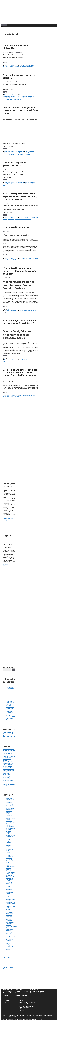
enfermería (21, 152)
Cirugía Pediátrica (10, 835)
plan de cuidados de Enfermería (23, 154)
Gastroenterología (10, 866)
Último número (10, 702)
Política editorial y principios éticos (27, 1002)
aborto (21, 65)
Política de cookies (23, 1008)
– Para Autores (10, 687)
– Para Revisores (10, 688)
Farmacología (9, 860)
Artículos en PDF (10, 717)
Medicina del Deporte (9, 892)
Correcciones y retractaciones (26, 1006)
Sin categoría (9, 946)
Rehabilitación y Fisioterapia (10, 939)
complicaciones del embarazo (26, 258)
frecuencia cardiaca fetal (9, 260)
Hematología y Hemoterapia (10, 877)
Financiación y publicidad (24, 1003)
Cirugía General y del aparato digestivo (10, 829)
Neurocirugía (9, 917)
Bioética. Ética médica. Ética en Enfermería (10, 815)
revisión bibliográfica (25, 66)
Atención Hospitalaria (12, 183)
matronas (18, 260)
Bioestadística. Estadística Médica (10, 811)
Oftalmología (9, 923)
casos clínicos (22, 217)
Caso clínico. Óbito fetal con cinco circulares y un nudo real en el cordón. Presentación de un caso (20, 372)
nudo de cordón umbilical (12, 312)
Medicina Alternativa (9, 887)
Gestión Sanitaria (10, 872)
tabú (32, 66)
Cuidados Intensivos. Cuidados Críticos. (8, 844)
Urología (8, 949)
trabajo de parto (26, 219)
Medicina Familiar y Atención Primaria (10, 896)
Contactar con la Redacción (10, 719)
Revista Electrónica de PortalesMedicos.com (30, 1019)
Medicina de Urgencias (9, 890)
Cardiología (9, 823)
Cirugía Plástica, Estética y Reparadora (10, 838)
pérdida (17, 66)
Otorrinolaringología (11, 926)
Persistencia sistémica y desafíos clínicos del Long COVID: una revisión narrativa (9, 764)
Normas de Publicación (9, 710)
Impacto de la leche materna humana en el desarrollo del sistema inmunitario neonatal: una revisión (8, 770)
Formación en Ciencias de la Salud (9, 863)
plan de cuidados (10, 154)
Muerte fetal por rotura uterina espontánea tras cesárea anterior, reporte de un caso (20, 196)
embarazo (10, 97)
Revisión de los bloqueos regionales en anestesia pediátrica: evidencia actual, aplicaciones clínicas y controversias (9, 778)
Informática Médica (9, 884)
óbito (4, 361)
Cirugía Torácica (10, 841)
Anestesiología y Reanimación (10, 804)
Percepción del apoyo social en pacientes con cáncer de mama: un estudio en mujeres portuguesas (9, 751)
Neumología (9, 916)
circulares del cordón (30, 395)
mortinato (5, 66)
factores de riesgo (18, 97)
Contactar (5, 995)
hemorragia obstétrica (29, 97)
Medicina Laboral (10, 903)
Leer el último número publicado (9, 519)
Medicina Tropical (8, 909)
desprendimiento (27, 95)
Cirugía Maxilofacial (9, 833)
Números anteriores (8, 704)
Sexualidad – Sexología (9, 944)
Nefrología (9, 915)
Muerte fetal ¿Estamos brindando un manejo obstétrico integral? (20, 321)
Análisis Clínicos (10, 799)
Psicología (8, 933)
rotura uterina (18, 219)
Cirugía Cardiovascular (10, 825)
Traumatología (10, 947)
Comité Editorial (10, 707)
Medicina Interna (10, 902)
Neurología (9, 919)
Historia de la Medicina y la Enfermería (9, 881)
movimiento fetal (25, 260)
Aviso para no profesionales (9, 1005)
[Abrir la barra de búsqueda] (2, 26)
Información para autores (21, 991)
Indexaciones (9, 708)
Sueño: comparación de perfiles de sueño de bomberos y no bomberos (9, 758)
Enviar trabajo (9, 712)
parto (4, 154)
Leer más (5, 62)
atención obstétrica (24, 360)
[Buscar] (13, 669)
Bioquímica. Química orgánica (10, 821)
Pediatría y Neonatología (9, 931)
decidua (21, 95)
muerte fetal (12, 66)
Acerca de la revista (7, 991)
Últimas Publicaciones (9, 700)
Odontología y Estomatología (10, 921)
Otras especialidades (10, 928)
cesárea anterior (30, 217)
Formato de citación (7, 1003)
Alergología (9, 798)
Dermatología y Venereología (10, 848)
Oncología (8, 925)
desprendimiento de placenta (10, 96)
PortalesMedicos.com (12, 1019)
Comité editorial (7, 992)
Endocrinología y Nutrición (10, 854)
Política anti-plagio (23, 1005)
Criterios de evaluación (35, 992)
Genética (8, 868)
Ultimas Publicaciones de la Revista (14, 28)
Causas (21, 310)
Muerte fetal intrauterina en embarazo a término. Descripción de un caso (20, 271)
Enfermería (7, 151)
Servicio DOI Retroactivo (6, 565)
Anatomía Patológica (9, 801)
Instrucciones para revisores (37, 991)
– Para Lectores (10, 690)
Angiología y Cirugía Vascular (10, 807)
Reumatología (9, 942)
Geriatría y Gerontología (9, 870)
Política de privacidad (24, 1007)
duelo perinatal (30, 65)
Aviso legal (21, 1010)
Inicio (2, 28)
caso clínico (21, 183)
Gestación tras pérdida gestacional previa (14, 164)
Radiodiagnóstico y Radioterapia (10, 937)
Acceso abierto (6, 1002)
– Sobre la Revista (10, 685)
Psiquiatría (8, 935)
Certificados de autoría (21, 995)
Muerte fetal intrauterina (16, 227)
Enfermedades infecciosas (9, 857)
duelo (24, 65)
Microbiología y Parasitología (10, 912)
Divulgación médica (9, 851)
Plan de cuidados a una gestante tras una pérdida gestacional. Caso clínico (20, 110)
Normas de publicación (20, 992)
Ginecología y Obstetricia (10, 65)
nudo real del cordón (15, 396)
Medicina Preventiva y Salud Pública (10, 906)
